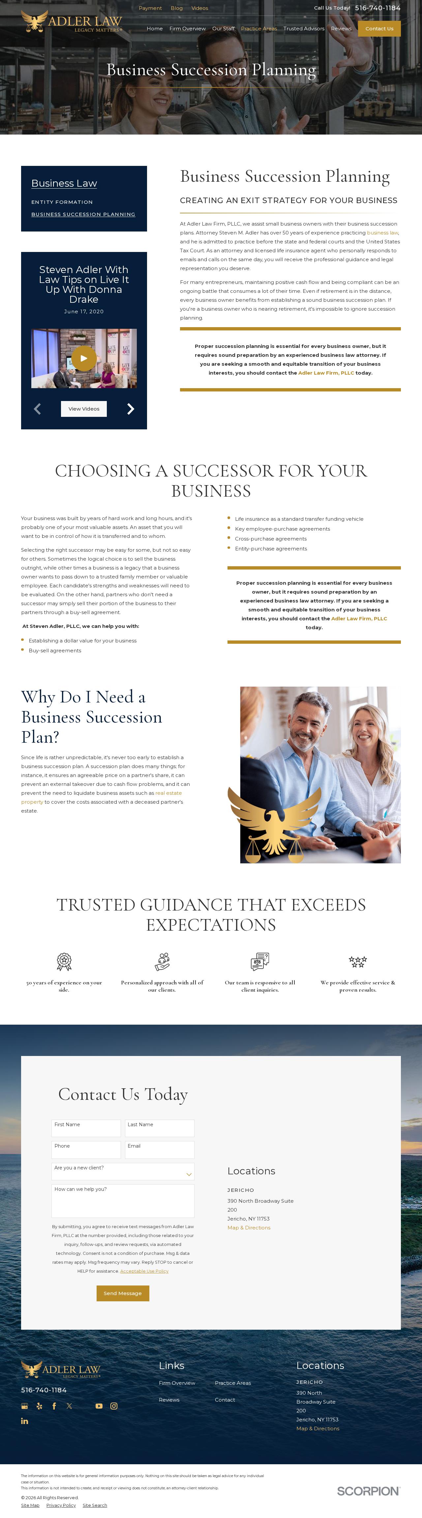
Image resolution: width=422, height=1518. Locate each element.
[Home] (71, 21)
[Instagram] (113, 1406)
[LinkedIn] (24, 1420)
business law (382, 233)
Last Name (140, 1125)
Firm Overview (177, 1383)
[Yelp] (39, 1406)
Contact (225, 1400)
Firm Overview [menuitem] (187, 28)
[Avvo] (84, 1406)
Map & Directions (248, 1227)
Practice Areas (233, 1383)
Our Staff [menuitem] (223, 28)
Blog (177, 8)
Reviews (169, 1400)
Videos (200, 8)
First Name (67, 1125)
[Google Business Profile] (24, 1406)
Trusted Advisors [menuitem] (304, 28)
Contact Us (380, 28)
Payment (150, 8)
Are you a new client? (79, 1168)
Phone (62, 1146)
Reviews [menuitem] (341, 28)
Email (134, 1146)
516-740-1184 (378, 8)
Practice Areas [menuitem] (259, 28)
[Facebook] (54, 1406)
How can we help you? (80, 1189)
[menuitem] (62, 199)
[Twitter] (69, 1406)
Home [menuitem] (155, 28)
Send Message (123, 1293)
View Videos (84, 409)
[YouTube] (99, 1406)
